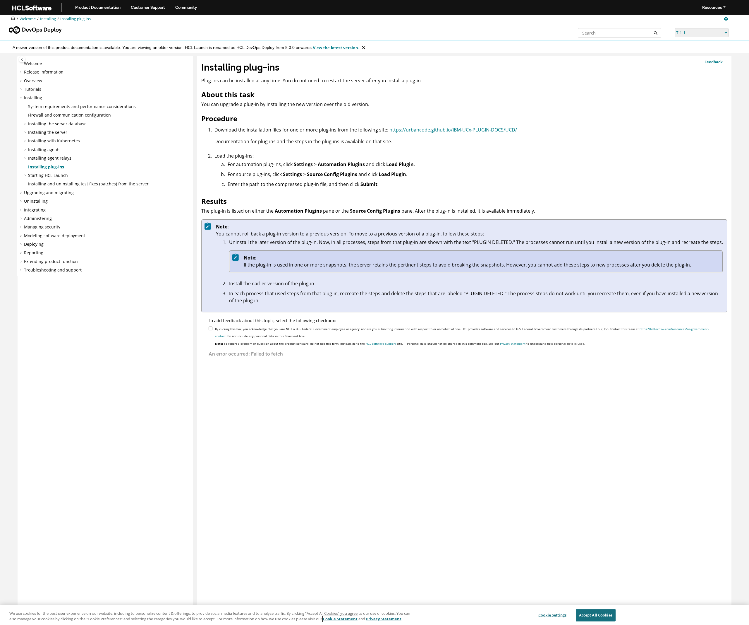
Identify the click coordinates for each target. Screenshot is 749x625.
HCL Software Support (381, 343)
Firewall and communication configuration (69, 115)
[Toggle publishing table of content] (22, 59)
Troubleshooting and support (53, 270)
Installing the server (47, 132)
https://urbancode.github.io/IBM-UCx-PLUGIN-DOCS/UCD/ (453, 130)
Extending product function (51, 261)
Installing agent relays (49, 158)
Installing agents (44, 149)
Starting (48, 175)
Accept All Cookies (595, 615)
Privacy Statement (512, 343)
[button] (21, 63)
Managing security (42, 227)
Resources (712, 7)
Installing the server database (57, 124)
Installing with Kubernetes (54, 141)
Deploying (34, 244)
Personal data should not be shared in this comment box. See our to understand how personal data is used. (496, 343)
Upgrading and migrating (49, 192)
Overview (33, 80)
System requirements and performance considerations (82, 106)
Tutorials (32, 89)
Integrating (35, 210)
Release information (43, 72)
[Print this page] (726, 19)
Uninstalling (36, 201)
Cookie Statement (340, 618)
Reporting (33, 252)
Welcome (33, 63)
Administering (38, 218)
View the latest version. (336, 47)
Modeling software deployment (54, 235)
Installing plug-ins (75, 18)
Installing (48, 18)
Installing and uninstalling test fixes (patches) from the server (88, 184)
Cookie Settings (552, 615)
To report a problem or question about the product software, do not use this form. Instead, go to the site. (309, 343)
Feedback (714, 61)
